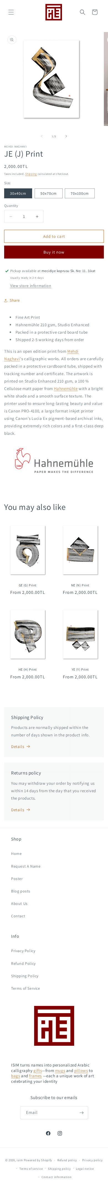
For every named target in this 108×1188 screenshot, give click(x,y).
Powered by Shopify (38, 1160)
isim (20, 1160)
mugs (60, 1070)
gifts (38, 1070)
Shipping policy (59, 1169)
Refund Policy (23, 963)
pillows (81, 1070)
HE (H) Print (28, 669)
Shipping (31, 174)
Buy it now (54, 252)
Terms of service (31, 1169)
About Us (19, 903)
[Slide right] (66, 136)
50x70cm (48, 193)
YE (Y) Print (80, 669)
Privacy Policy (23, 950)
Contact (18, 915)
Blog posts (20, 891)
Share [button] (15, 300)
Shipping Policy (24, 975)
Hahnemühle (66, 388)
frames (35, 1075)
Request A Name (25, 866)
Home (16, 853)
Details (17, 746)
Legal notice (85, 1169)
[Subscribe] (82, 1112)
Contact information (56, 1177)
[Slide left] (42, 136)
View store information (30, 285)
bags (15, 1075)
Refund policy (67, 1160)
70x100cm (80, 193)
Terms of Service (25, 988)
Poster (17, 878)
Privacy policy (92, 1160)
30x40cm (18, 193)
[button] (11, 12)
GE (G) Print (28, 585)
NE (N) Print (80, 585)
